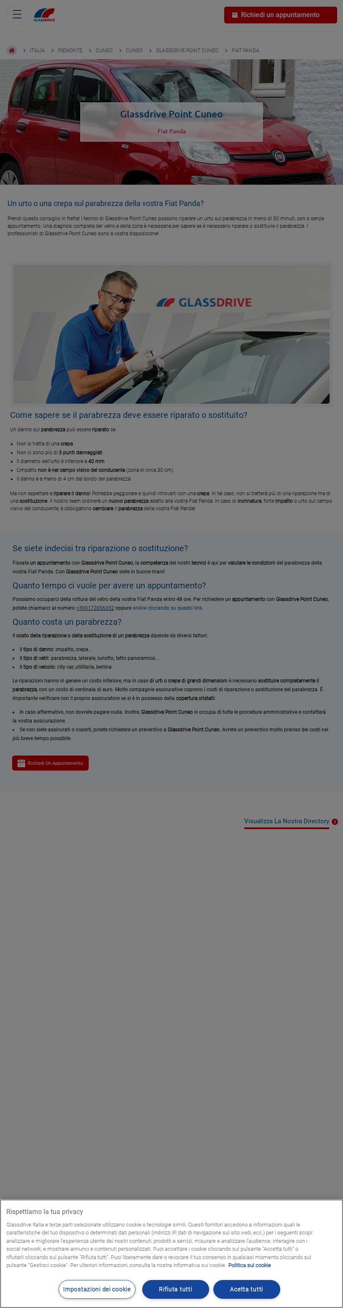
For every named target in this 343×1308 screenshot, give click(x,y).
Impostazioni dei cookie (97, 1289)
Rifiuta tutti (175, 1289)
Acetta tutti (246, 1289)
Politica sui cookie (249, 1265)
